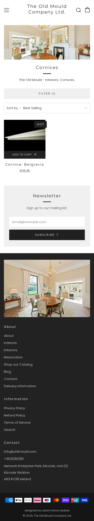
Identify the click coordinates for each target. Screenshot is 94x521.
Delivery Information (20, 386)
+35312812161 (14, 458)
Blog (7, 371)
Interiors (10, 342)
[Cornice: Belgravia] (24, 135)
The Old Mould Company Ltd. (47, 9)
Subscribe (45, 234)
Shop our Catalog (18, 364)
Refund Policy (14, 415)
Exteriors (10, 350)
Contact (10, 379)
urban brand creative (56, 510)
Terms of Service (17, 422)
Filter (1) (47, 93)
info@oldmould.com (20, 451)
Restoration (13, 357)
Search (9, 429)
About (9, 335)
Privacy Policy (14, 408)
